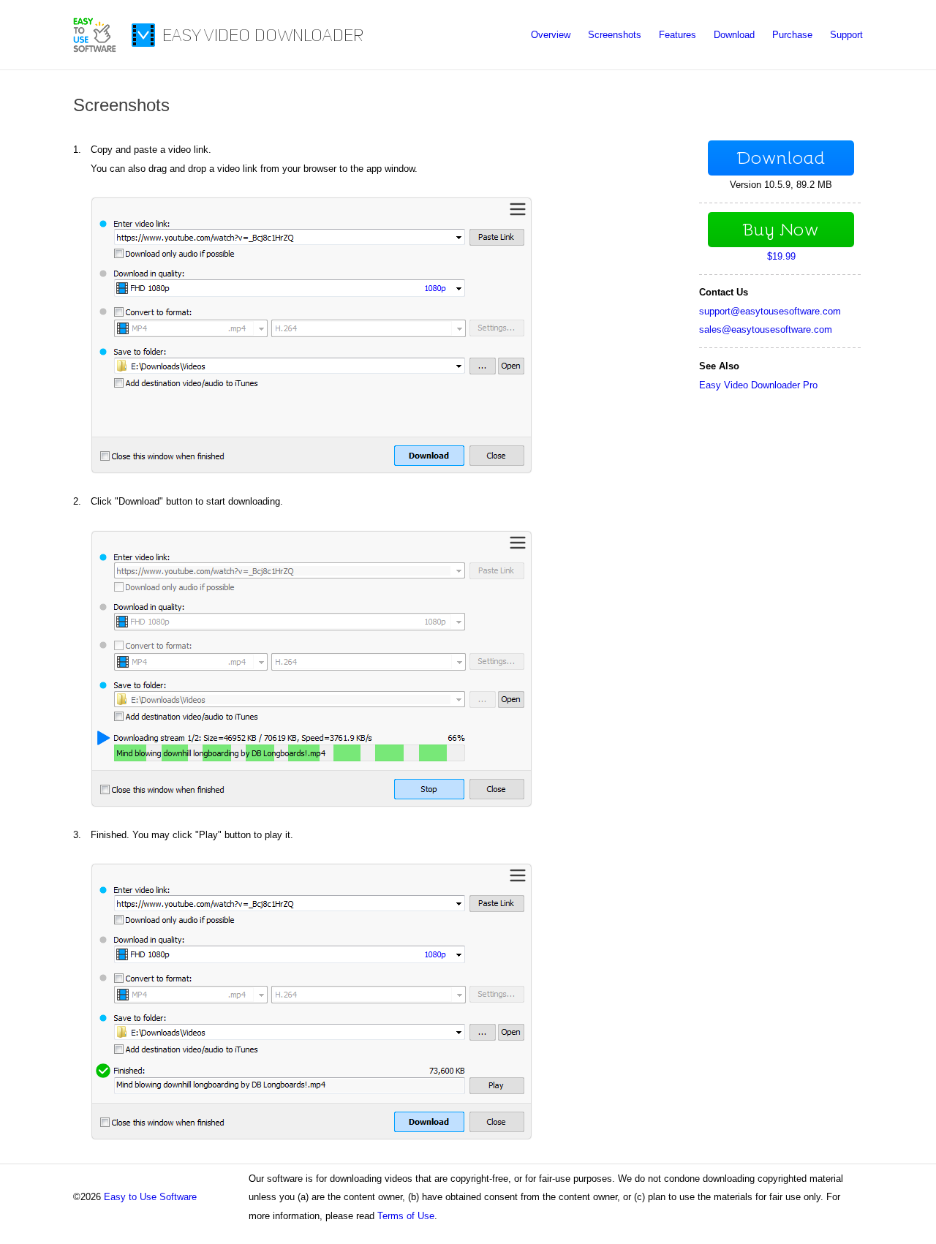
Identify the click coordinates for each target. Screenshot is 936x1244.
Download (734, 34)
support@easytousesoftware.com (770, 311)
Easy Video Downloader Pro (758, 385)
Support (846, 34)
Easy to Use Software (150, 1196)
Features (677, 34)
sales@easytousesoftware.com (765, 329)
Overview (550, 34)
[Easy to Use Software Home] (94, 49)
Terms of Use (405, 1215)
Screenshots (614, 34)
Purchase (792, 34)
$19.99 (781, 256)
